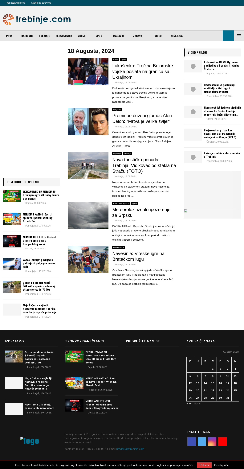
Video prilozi (197, 52)
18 (235, 383)
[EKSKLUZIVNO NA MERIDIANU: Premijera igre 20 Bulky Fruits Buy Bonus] (12, 196)
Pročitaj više (221, 465)
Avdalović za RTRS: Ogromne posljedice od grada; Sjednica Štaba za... (221, 65)
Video (158, 35)
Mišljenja (177, 35)
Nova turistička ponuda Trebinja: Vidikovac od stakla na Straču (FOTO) (144, 165)
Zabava (137, 35)
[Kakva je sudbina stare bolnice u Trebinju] (193, 157)
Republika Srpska (121, 203)
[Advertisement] (171, 18)
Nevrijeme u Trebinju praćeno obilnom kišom (39, 406)
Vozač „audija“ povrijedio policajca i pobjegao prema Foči (39, 263)
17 (227, 383)
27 (197, 397)
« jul (188, 403)
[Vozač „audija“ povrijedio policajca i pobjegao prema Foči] (12, 264)
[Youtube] (71, 3)
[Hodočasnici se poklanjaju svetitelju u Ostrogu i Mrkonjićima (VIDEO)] (193, 89)
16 (220, 383)
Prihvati (204, 465)
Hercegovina (63, 35)
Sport (100, 35)
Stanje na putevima (41, 3)
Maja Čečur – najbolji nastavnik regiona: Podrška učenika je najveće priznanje (39, 308)
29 (212, 397)
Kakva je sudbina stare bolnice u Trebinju (222, 154)
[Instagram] (67, 3)
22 (212, 390)
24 (227, 390)
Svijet (115, 60)
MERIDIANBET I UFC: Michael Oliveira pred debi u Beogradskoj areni (39, 240)
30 (220, 397)
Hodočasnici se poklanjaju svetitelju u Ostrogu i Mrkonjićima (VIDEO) (219, 88)
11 (235, 376)
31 (227, 397)
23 (220, 390)
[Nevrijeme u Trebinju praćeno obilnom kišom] (14, 409)
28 (205, 397)
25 (235, 390)
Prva (9, 35)
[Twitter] (63, 3)
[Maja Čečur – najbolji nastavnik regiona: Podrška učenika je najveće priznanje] (12, 310)
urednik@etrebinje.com (130, 448)
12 (190, 383)
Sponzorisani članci (84, 341)
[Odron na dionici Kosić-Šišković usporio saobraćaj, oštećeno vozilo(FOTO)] (12, 287)
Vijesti (82, 35)
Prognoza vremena (15, 3)
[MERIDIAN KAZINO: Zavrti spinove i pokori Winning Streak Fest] (12, 219)
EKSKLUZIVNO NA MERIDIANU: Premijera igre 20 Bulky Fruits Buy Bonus (41, 194)
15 (212, 383)
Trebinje (44, 35)
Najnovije (27, 35)
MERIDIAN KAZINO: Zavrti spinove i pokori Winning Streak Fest (37, 217)
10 (227, 376)
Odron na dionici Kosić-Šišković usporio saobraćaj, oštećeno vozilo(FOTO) (39, 286)
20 (197, 390)
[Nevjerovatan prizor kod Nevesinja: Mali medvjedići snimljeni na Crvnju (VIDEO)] (193, 135)
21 (205, 390)
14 (205, 383)
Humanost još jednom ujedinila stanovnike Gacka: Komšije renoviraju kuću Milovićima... (222, 110)
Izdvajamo (14, 341)
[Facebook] (58, 3)
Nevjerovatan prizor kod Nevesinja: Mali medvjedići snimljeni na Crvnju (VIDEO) (220, 133)
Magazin (118, 35)
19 (190, 390)
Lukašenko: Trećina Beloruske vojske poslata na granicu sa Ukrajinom (142, 71)
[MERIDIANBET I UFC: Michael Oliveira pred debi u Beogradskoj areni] (12, 241)
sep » (197, 403)
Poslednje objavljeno (23, 182)
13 (197, 383)
